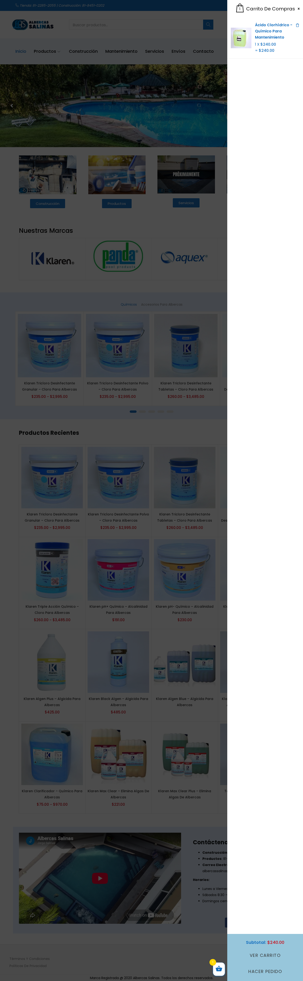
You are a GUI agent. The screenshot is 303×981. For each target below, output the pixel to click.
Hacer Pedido (265, 971)
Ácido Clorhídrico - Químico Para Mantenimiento (273, 31)
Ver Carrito (265, 955)
